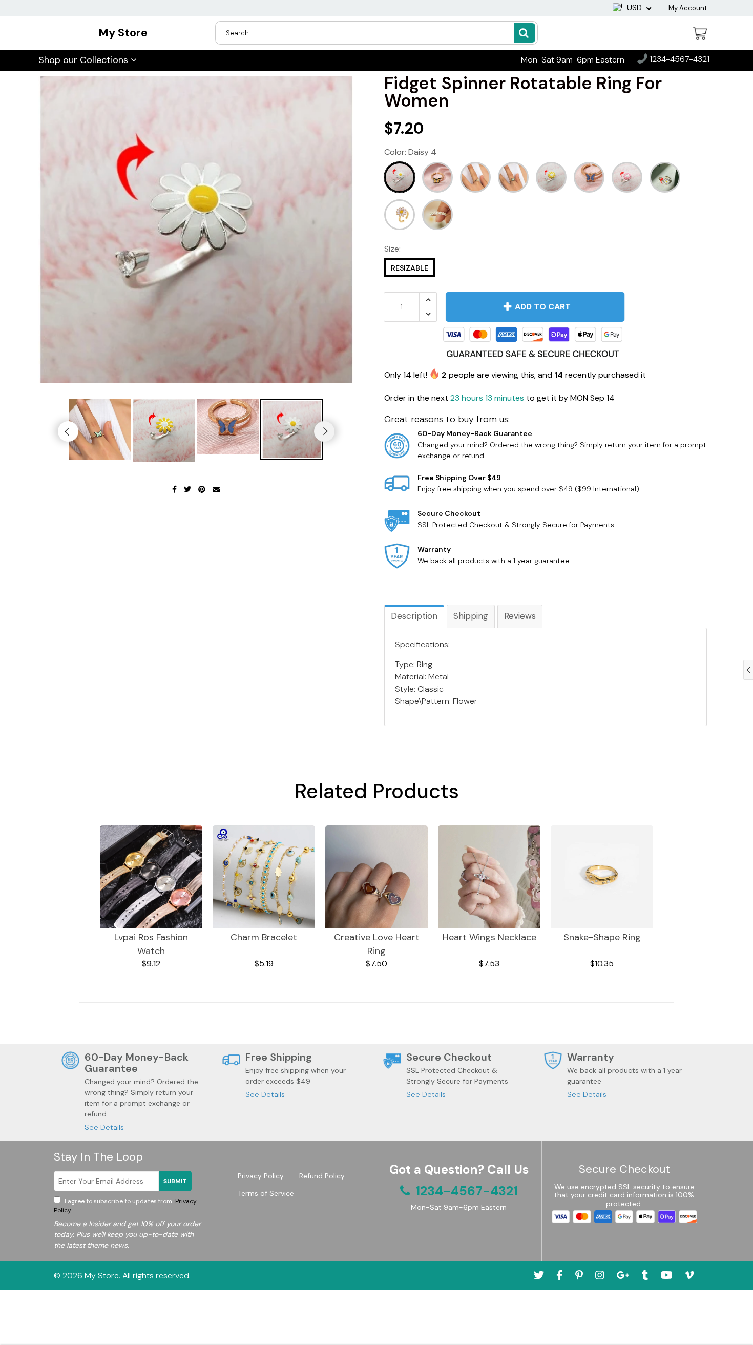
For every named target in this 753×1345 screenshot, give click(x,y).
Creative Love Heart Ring (377, 944)
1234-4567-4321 (678, 60)
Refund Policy (322, 1176)
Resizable (409, 268)
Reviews (520, 616)
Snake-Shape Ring (602, 937)
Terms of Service (266, 1193)
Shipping (470, 616)
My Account (687, 8)
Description (414, 616)
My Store (123, 32)
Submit (175, 1181)
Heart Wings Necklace (489, 937)
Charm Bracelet (264, 937)
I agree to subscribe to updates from (125, 1205)
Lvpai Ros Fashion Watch (151, 944)
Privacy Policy (261, 1176)
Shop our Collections (84, 60)
